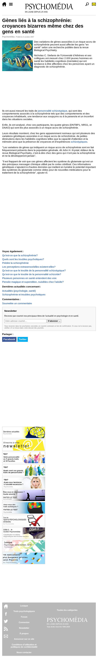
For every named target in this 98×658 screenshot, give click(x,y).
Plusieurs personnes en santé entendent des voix (29, 278)
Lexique (24, 606)
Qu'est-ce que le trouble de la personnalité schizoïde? (31, 274)
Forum (24, 617)
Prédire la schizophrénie (15, 263)
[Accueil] (5, 5)
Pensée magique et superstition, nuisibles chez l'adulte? (33, 282)
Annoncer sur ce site (24, 639)
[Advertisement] (49, 90)
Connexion (24, 622)
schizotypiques (79, 141)
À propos (24, 633)
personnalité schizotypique (52, 110)
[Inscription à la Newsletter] (93, 5)
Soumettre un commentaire (17, 303)
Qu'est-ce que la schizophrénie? (20, 255)
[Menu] (12, 5)
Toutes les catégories (67, 610)
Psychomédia (8, 37)
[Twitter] (6, 623)
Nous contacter (24, 652)
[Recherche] (86, 5)
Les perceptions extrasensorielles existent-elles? (29, 266)
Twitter (23, 339)
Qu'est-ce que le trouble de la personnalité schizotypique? (34, 270)
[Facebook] (6, 615)
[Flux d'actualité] (6, 630)
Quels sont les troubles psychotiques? (23, 259)
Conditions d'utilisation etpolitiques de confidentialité (24, 646)
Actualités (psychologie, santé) (19, 290)
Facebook (9, 339)
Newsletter (24, 628)
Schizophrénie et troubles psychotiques (23, 294)
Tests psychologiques (24, 611)
